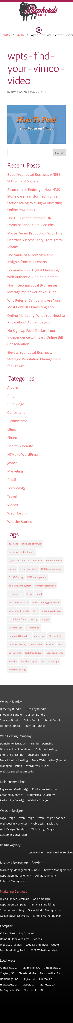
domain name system (20, 585)
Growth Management (57, 870)
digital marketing (28, 568)
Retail (11, 479)
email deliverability (18, 602)
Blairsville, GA (31, 967)
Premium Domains (41, 743)
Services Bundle (10, 720)
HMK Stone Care (17, 619)
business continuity (32, 543)
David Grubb (19, 92)
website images (29, 661)
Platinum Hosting (46, 749)
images (45, 619)
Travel (12, 496)
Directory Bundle (10, 709)
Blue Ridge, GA (53, 967)
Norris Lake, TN (33, 990)
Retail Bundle (53, 720)
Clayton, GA (7, 973)
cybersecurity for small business (25, 560)
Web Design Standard (13, 829)
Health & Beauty (20, 446)
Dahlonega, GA (9, 979)
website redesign (50, 661)
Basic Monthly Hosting (14, 760)
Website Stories (19, 521)
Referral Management (14, 881)
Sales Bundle (32, 720)
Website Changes (39, 800)
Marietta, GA (47, 984)
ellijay (29, 594)
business (13, 543)
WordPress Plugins (38, 766)
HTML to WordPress (23, 454)
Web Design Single (43, 829)
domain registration (45, 585)
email (39, 594)
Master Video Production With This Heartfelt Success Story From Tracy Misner (34, 240)
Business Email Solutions (15, 749)
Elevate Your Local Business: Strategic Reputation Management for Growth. (34, 359)
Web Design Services (60, 852)
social (61, 644)
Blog (10, 395)
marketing (39, 636)
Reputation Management (15, 875)
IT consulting (32, 627)
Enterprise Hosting (11, 754)
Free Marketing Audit (13, 950)
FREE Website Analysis (44, 950)
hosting (34, 619)
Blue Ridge (15, 404)
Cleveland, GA (27, 973)
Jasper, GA (28, 984)
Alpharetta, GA (9, 967)
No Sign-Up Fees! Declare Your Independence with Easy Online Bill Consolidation (35, 337)
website (13, 661)
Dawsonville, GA (50, 973)
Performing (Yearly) (12, 800)
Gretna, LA (45, 979)
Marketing (15, 471)
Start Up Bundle (35, 726)
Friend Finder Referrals (14, 899)
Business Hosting (38, 754)
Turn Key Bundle (35, 709)
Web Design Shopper (51, 818)
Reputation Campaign (13, 904)
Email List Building (43, 904)
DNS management (37, 577)
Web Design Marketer (13, 823)
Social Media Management (45, 910)
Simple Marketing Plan (47, 915)
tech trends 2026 (34, 652)
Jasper (12, 463)
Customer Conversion (13, 834)
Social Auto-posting (12, 910)
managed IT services (19, 636)
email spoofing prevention (46, 602)
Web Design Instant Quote (42, 944)
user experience (55, 652)
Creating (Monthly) (11, 795)
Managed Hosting (11, 766)
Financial (14, 437)
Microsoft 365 (56, 636)
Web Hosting (17, 513)
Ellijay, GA (29, 979)
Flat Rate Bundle (10, 726)
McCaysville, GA (10, 990)
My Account (26, 933)
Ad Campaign (41, 899)
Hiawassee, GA (9, 984)
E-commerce (17, 421)
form (35, 610)
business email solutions (21, 552)
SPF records (15, 652)
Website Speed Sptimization (17, 771)
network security (17, 644)
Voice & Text (7, 933)
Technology (16, 488)
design (12, 568)
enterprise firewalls (19, 610)
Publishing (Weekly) (44, 789)
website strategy (17, 669)
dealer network (54, 560)
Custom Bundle (35, 714)
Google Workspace (52, 610)
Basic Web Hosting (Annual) (49, 760)
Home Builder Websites (14, 939)
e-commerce (15, 594)
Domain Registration (13, 743)
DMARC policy (16, 577)
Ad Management (45, 875)
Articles (13, 387)
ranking (50, 644)
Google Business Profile (14, 915)
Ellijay (11, 429)
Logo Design (7, 818)
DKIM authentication (51, 568)
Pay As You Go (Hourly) (14, 789)
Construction (17, 412)
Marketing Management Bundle (20, 870)
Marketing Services (13, 891)
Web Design (26, 818)
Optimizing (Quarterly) (41, 795)
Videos (12, 505)
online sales (36, 644)
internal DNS (15, 627)
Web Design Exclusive (44, 823)
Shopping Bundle (11, 714)
